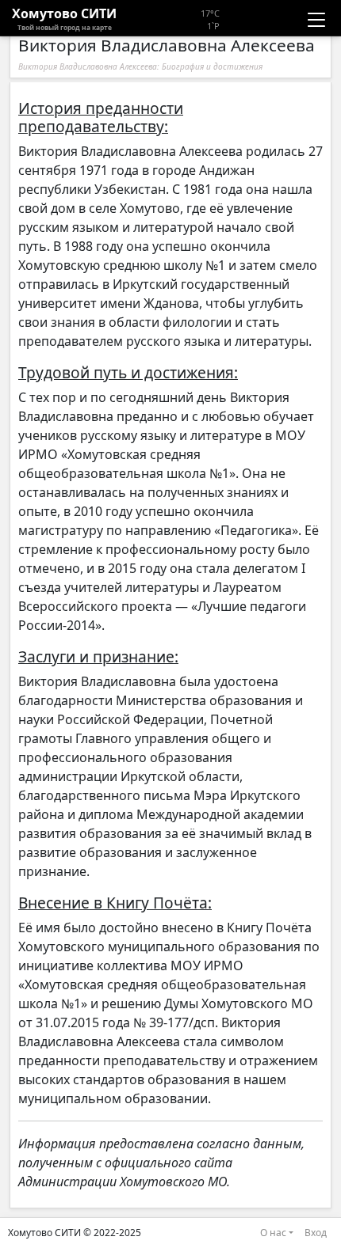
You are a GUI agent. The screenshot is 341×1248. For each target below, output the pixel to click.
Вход (316, 1232)
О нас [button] (273, 1232)
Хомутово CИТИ (64, 18)
